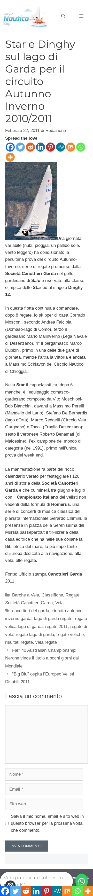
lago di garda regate (53, 618)
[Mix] (70, 147)
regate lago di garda (35, 634)
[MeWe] (60, 147)
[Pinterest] (50, 147)
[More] (10, 157)
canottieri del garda (30, 610)
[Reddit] (30, 147)
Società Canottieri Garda (29, 602)
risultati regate (19, 642)
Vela (59, 602)
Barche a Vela (25, 595)
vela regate (46, 642)
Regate (72, 595)
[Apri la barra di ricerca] (63, 16)
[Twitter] (20, 147)
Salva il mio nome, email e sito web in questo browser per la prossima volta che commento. (47, 823)
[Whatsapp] (80, 147)
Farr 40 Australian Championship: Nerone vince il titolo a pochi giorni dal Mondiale (42, 658)
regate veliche (70, 634)
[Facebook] (10, 147)
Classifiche (52, 595)
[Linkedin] (40, 147)
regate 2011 (56, 626)
